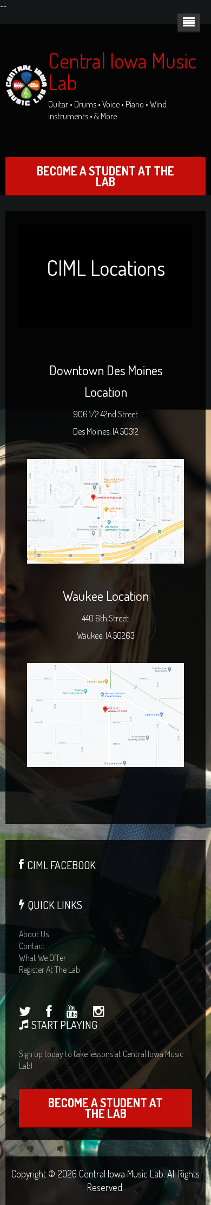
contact (32, 945)
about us (34, 934)
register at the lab (49, 969)
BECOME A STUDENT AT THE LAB (105, 176)
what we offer (42, 957)
